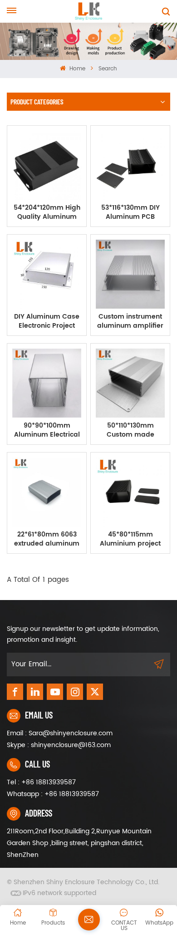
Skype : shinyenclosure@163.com (59, 745)
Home (76, 68)
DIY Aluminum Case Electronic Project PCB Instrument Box (46, 321)
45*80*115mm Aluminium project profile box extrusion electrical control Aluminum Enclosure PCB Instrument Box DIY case (130, 539)
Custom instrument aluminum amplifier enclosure (130, 321)
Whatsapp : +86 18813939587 (53, 794)
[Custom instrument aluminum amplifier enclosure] (130, 274)
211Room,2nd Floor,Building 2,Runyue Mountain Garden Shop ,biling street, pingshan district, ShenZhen (79, 843)
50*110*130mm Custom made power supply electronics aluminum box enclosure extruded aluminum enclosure (130, 430)
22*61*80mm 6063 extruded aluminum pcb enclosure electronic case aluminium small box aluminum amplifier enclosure (46, 539)
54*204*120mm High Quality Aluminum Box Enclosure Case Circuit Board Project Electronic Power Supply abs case (47, 212)
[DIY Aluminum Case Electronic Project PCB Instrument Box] (46, 274)
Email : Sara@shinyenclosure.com (60, 733)
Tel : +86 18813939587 (41, 782)
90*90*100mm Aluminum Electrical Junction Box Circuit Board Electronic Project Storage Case (47, 430)
